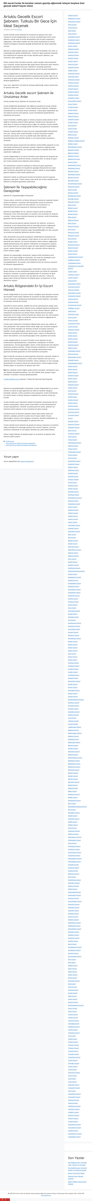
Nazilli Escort (72, 816)
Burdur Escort (73, 251)
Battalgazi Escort (74, 174)
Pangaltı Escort (73, 865)
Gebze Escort (73, 467)
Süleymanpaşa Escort (76, 1005)
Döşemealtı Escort (74, 357)
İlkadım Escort (73, 541)
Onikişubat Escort (74, 840)
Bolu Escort (72, 223)
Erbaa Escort (72, 388)
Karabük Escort (73, 586)
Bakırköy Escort (73, 150)
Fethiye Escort (73, 446)
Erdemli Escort (73, 394)
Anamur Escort (73, 86)
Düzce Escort (73, 366)
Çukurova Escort (74, 323)
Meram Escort (73, 773)
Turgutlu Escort (73, 1054)
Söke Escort (72, 996)
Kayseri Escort (73, 632)
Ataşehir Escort (73, 119)
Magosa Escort (73, 730)
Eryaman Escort (73, 409)
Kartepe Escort (73, 617)
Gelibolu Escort (73, 470)
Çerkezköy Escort (74, 296)
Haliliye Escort (73, 513)
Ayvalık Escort (73, 132)
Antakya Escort (73, 92)
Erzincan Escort (73, 412)
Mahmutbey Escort (75, 733)
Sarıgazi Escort (73, 914)
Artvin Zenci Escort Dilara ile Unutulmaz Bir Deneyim (21, 445)
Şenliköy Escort (73, 935)
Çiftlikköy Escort (74, 308)
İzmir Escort (72, 559)
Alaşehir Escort (73, 67)
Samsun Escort (73, 898)
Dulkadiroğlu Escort (75, 363)
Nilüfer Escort (73, 825)
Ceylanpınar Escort (75, 305)
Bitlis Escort (72, 217)
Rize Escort (72, 877)
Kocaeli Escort (73, 678)
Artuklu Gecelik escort (12, 379)
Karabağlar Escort (74, 583)
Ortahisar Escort (74, 849)
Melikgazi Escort (74, 761)
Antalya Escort (73, 95)
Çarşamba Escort (74, 284)
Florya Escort (72, 455)
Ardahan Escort (73, 98)
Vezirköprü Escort (74, 1094)
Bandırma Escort (74, 159)
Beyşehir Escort (73, 202)
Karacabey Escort (74, 589)
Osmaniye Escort (74, 855)
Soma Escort (72, 999)
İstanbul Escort (73, 556)
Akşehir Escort (73, 58)
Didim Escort (72, 348)
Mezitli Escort (73, 785)
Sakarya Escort (73, 886)
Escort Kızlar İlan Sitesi (76, 1173)
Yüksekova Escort (74, 1124)
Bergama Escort (74, 187)
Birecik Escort (73, 214)
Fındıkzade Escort (74, 452)
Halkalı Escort (73, 516)
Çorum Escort (73, 320)
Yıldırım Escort (73, 1118)
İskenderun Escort (74, 550)
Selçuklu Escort (73, 932)
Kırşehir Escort (73, 669)
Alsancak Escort (74, 73)
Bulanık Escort (73, 248)
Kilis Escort (72, 654)
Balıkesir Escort (73, 156)
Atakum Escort (73, 116)
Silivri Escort (72, 969)
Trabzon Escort (73, 1048)
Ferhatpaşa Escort (74, 443)
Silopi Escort (72, 972)
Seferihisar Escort (74, 923)
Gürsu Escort (72, 507)
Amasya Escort (73, 83)
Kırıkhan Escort (73, 663)
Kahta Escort (72, 574)
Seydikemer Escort (75, 947)
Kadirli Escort (73, 562)
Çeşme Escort (73, 299)
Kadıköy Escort (73, 565)
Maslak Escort (73, 755)
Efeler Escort (72, 378)
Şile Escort (72, 962)
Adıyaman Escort (74, 21)
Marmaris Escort (74, 751)
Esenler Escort (73, 421)
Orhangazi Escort (74, 846)
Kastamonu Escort (74, 623)
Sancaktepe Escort (75, 901)
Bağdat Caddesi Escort (76, 141)
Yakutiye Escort (73, 1100)
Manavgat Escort (74, 742)
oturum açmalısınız (27, 461)
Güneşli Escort (73, 501)
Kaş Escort (72, 620)
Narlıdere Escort (74, 813)
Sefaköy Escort (73, 920)
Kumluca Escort (73, 703)
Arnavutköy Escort (74, 101)
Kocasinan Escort (74, 681)
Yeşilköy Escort (73, 1112)
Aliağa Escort (73, 70)
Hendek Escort (73, 528)
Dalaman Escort (73, 330)
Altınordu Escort (74, 80)
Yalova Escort (73, 1103)
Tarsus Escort (73, 1014)
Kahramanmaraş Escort (76, 571)
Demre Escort (73, 339)
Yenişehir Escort (74, 1109)
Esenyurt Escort (73, 424)
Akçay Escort (72, 46)
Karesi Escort (73, 605)
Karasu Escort (73, 599)
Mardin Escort (73, 748)
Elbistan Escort (73, 385)
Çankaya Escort (73, 275)
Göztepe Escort (73, 495)
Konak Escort (72, 684)
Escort (70, 418)
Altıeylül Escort (73, 77)
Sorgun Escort (73, 1002)
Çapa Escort (72, 281)
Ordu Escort (72, 843)
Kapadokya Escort (74, 577)
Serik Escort (72, 944)
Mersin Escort (73, 776)
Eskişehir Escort (73, 427)
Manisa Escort (73, 745)
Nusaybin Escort (74, 831)
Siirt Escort (72, 959)
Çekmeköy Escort (74, 293)
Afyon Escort (72, 28)
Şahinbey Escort (74, 883)
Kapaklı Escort (73, 580)
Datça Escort (72, 333)
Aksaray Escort (73, 55)
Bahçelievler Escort (75, 147)
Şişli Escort (72, 984)
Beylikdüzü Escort (74, 196)
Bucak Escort (72, 242)
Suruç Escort (72, 1008)
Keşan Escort (72, 648)
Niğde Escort (72, 822)
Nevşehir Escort (73, 819)
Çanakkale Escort (74, 263)
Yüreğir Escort (73, 1131)
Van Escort (72, 1091)
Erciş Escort (72, 391)
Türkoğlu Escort (73, 1063)
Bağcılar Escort (73, 138)
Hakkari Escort (73, 510)
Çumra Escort (73, 326)
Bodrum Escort (73, 220)
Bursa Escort (72, 254)
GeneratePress (46, 1195)
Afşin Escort (72, 25)
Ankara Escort (73, 89)
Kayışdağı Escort (74, 629)
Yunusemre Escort (74, 1128)
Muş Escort (72, 803)
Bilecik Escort (73, 208)
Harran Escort (73, 519)
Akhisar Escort (73, 52)
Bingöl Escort (72, 211)
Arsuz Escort (72, 104)
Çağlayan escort (74, 260)
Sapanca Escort (73, 907)
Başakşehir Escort (74, 165)
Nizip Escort (72, 828)
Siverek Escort (73, 990)
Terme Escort (73, 1030)
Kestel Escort (72, 651)
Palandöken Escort (75, 858)
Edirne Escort (73, 372)
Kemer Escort (73, 641)
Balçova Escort (73, 153)
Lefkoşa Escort (73, 721)
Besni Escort (72, 190)
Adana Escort (73, 15)
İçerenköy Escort (74, 531)
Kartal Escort (72, 614)
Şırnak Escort (73, 993)
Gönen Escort (73, 489)
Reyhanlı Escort (73, 874)
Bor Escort (71, 229)
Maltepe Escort (73, 739)
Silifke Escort (72, 965)
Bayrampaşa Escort (75, 184)
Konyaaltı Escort (74, 690)
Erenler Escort (73, 400)
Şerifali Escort (73, 941)
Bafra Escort (72, 135)
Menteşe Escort (73, 770)
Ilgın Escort (72, 537)
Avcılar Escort (73, 122)
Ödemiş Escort (73, 834)
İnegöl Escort (72, 544)
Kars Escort (72, 608)
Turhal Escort (73, 1060)
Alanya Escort (73, 64)
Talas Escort (72, 1011)
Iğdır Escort (72, 534)
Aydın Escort (72, 128)
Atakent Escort (73, 113)
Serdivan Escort (73, 938)
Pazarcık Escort (73, 868)
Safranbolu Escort (74, 880)
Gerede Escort (73, 476)
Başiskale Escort (74, 168)
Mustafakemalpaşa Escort (77, 807)
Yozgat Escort (73, 1121)
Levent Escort (73, 724)
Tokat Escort (72, 1039)
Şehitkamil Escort (74, 926)
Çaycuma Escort (74, 287)
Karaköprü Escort (74, 592)
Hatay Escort (72, 522)
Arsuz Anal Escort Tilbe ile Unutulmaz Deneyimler (20, 443)
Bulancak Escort (74, 245)
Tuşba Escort (73, 1066)
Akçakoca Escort (74, 43)
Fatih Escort (72, 437)
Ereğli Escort (72, 397)
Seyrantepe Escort (74, 956)
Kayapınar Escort (74, 626)
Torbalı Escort (73, 1042)
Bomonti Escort (73, 226)
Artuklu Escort (10, 441)
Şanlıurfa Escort (74, 904)
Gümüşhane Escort (75, 498)
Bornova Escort (73, 232)
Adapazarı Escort (74, 18)
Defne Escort (72, 336)
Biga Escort (72, 205)
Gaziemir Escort (73, 464)
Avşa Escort (72, 125)
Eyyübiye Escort (74, 434)
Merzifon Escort (73, 782)
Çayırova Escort (73, 290)
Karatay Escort (73, 602)
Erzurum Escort (73, 415)
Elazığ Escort (72, 382)
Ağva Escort (72, 34)
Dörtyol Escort (73, 354)
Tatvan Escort (73, 1017)
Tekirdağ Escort (73, 1024)
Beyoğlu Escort (73, 199)
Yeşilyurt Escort (73, 1115)
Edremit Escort (73, 375)
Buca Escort (72, 239)
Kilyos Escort (72, 657)
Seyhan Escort (73, 953)
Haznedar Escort (74, 525)
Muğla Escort (72, 797)
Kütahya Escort (73, 715)
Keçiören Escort (73, 635)
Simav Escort (72, 975)
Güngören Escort (74, 504)
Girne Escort (72, 482)
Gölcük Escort (73, 485)
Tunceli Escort (73, 1051)
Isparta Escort (73, 553)
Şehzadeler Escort (74, 929)
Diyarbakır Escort (74, 351)
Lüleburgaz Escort (74, 727)
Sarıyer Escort (73, 917)
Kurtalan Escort (73, 706)
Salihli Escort (72, 889)
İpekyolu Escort (73, 547)
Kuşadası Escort (74, 712)
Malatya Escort (73, 736)
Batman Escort (73, 171)
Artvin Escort (72, 110)
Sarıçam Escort (73, 910)
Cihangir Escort (73, 314)
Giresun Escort (73, 479)
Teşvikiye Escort (74, 1033)
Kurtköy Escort (73, 709)
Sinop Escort (72, 978)
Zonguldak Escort (74, 1137)
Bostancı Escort (73, 235)
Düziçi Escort (72, 369)
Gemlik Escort (73, 473)
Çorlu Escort (72, 317)
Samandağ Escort (74, 892)
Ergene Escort (73, 406)
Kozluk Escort (73, 696)
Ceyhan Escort (73, 302)
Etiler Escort (72, 430)
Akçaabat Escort (74, 37)
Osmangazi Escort (74, 852)
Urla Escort (72, 1079)
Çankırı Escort (73, 278)
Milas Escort (72, 791)
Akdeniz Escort (73, 49)
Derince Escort (73, 345)
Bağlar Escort (73, 144)
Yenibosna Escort (74, 1106)
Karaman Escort (74, 596)
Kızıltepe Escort (73, 675)
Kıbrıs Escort (72, 660)
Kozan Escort (72, 693)
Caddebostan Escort (75, 257)
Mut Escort (72, 810)
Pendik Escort (73, 871)
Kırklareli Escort (73, 666)
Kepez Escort (72, 644)
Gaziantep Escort (74, 461)
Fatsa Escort (72, 440)
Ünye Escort (72, 1076)
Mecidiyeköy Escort (75, 758)
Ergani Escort (73, 403)
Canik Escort (72, 271)
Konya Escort (72, 687)
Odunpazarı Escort (74, 837)
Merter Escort (73, 779)
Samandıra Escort (74, 895)
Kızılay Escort (73, 672)
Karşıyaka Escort (74, 611)
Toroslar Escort (73, 1045)
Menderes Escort (74, 764)
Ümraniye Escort (74, 1072)
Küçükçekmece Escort (76, 699)
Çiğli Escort (72, 311)
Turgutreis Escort (74, 1057)
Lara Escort (72, 718)
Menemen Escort (74, 767)
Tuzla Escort (72, 1069)
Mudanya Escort (74, 794)
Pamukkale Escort (74, 862)
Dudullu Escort (73, 360)
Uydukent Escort (74, 1088)
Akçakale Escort (74, 40)
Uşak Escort (72, 1082)
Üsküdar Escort (73, 1085)
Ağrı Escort (72, 31)
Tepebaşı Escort (74, 1027)
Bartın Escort (72, 162)
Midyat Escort (73, 788)
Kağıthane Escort (74, 568)
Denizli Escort (73, 342)
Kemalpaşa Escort (74, 638)
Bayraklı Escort (73, 180)
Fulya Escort (72, 458)
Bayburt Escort (73, 177)
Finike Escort (72, 449)
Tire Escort (72, 1036)
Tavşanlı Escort (73, 1021)
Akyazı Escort (73, 61)
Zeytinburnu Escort (75, 1134)
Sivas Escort (72, 987)
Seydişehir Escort (74, 950)
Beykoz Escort (73, 193)
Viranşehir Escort (74, 1097)
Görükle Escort (73, 492)
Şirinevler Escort (74, 981)
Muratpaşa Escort (74, 800)
